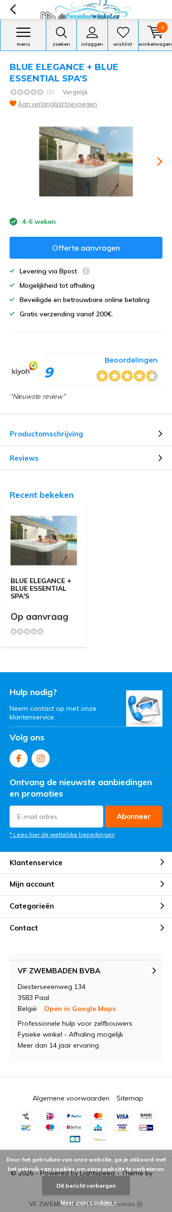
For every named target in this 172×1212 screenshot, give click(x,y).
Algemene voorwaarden (70, 1098)
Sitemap (130, 1098)
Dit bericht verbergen (86, 1185)
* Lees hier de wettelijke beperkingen (62, 834)
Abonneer (134, 816)
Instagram (41, 758)
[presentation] (152, 161)
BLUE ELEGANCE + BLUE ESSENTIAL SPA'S (41, 588)
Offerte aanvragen (86, 247)
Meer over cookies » (88, 1202)
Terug (12, 9)
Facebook (19, 758)
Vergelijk (75, 92)
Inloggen (92, 44)
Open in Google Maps (80, 1008)
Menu (23, 44)
